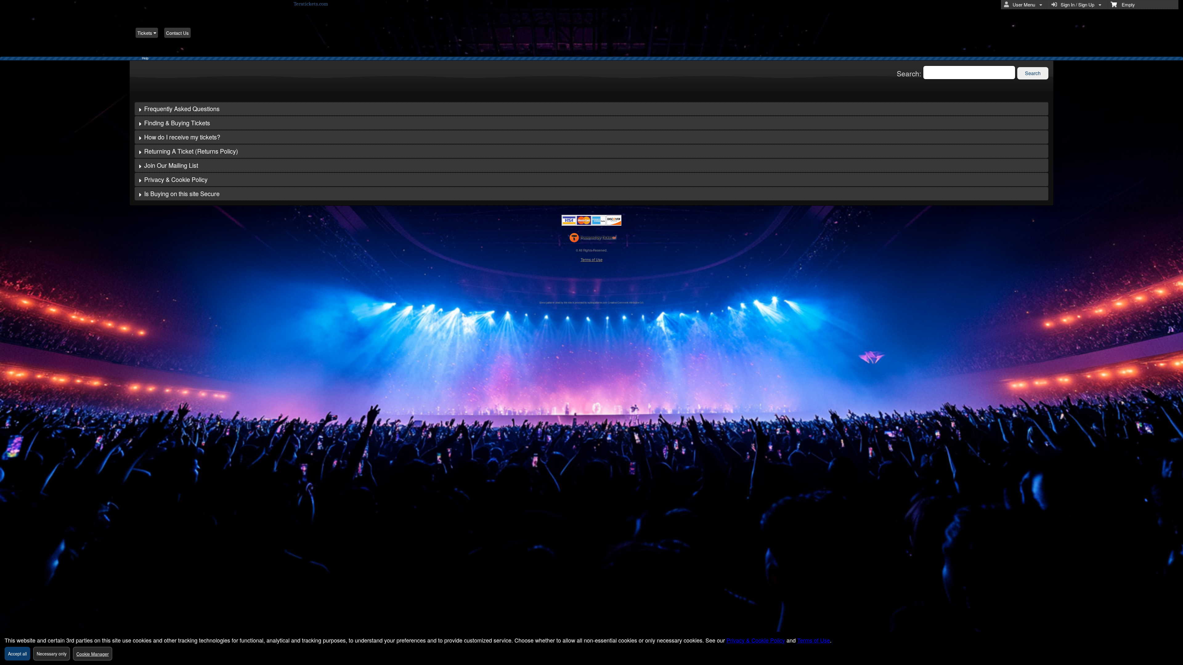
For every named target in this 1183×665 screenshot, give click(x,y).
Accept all (17, 654)
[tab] (591, 109)
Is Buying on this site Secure (182, 193)
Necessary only (52, 654)
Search (1033, 73)
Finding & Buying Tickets (177, 123)
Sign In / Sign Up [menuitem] (1076, 4)
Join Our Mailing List (171, 165)
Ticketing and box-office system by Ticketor (593, 239)
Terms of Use (592, 259)
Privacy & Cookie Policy (176, 179)
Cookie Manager (92, 654)
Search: (910, 73)
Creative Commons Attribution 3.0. (626, 302)
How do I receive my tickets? (182, 137)
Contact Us (177, 33)
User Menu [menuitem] (1022, 4)
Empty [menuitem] (1126, 4)
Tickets (145, 33)
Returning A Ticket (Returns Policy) (191, 151)
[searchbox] (969, 72)
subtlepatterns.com (597, 302)
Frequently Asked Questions (182, 108)
